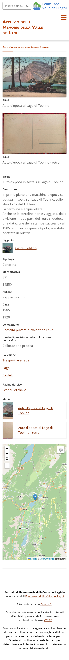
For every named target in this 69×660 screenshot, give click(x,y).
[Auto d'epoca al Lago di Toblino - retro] (34, 153)
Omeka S (46, 604)
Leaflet (33, 558)
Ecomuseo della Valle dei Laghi (44, 596)
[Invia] (27, 5)
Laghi (7, 367)
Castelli (8, 375)
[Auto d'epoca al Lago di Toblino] (34, 96)
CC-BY (48, 620)
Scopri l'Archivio (14, 390)
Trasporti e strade (16, 360)
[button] (35, 497)
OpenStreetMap (47, 558)
